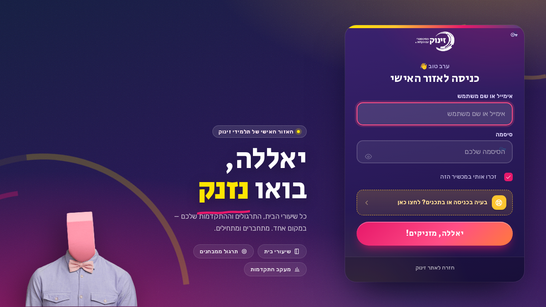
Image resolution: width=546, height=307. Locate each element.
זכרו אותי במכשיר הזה (468, 177)
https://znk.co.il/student (434, 41)
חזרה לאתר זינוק (434, 267)
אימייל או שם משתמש (484, 96)
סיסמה (504, 135)
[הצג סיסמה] (368, 152)
